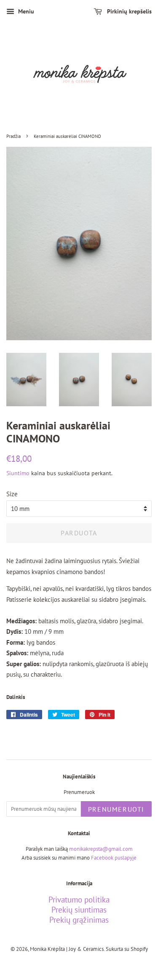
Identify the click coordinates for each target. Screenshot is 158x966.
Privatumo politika (79, 900)
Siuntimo (17, 473)
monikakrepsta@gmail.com (101, 848)
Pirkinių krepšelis (128, 11)
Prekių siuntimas (79, 910)
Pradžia (13, 136)
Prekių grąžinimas (79, 920)
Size (12, 494)
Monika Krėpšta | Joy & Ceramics (67, 949)
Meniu (25, 11)
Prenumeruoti (116, 809)
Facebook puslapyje (114, 857)
